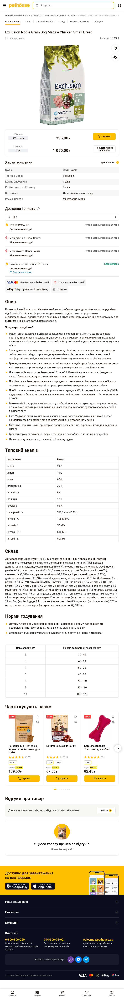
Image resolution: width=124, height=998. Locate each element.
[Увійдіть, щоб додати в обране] (37, 717)
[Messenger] (78, 959)
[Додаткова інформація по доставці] (38, 208)
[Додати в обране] (115, 48)
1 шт (88, 762)
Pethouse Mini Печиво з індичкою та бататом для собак (24, 749)
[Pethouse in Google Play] (17, 886)
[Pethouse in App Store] (43, 886)
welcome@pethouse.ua (98, 939)
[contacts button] (119, 5)
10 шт (12, 762)
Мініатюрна (70, 199)
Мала (81, 199)
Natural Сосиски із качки (61, 745)
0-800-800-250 (15, 939)
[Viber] (70, 959)
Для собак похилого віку (78, 193)
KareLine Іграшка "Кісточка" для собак (96, 747)
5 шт (50, 762)
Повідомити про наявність (104, 148)
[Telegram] (86, 959)
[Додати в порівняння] (115, 57)
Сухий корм (70, 170)
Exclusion (68, 175)
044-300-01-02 (53, 939)
